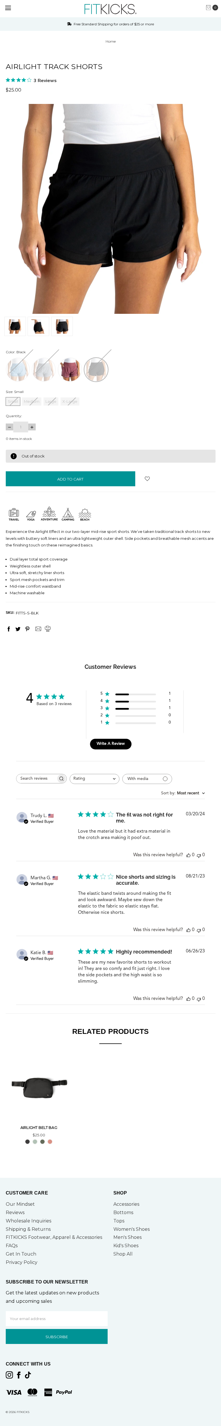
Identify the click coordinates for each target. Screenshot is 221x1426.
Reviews (15, 1212)
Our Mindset (20, 1204)
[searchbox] (36, 778)
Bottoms (123, 1212)
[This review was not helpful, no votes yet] (199, 855)
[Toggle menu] (8, 8)
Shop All (123, 1254)
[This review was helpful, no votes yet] (188, 855)
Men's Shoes (127, 1237)
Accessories (126, 1204)
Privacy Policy (21, 1262)
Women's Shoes (131, 1229)
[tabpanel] (39, 1101)
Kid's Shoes (125, 1245)
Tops (118, 1221)
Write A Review (111, 744)
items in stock (19, 438)
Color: (16, 352)
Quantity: (14, 416)
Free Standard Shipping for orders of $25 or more (113, 24)
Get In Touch (21, 1254)
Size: (15, 392)
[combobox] (94, 779)
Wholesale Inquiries (28, 1221)
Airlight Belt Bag (38, 1127)
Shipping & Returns (28, 1229)
